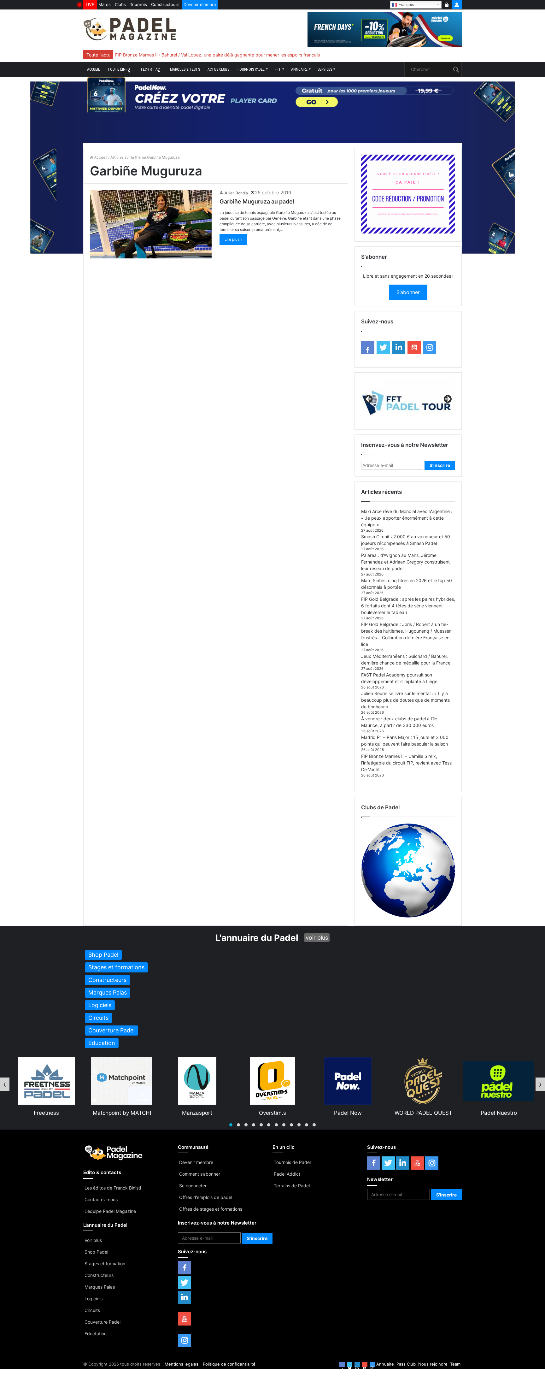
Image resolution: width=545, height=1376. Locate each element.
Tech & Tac (150, 69)
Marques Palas (100, 1287)
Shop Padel (96, 1252)
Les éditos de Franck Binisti (113, 1187)
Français (405, 4)
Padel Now (272, 1113)
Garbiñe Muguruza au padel (257, 201)
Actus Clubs (218, 69)
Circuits (92, 1310)
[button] (231, 1125)
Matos (104, 4)
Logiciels (94, 1298)
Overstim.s (197, 1113)
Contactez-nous (101, 1199)
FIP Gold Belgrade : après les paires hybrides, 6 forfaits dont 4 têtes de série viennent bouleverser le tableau (408, 605)
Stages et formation (105, 1263)
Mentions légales (181, 1364)
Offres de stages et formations (210, 1209)
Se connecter (193, 1185)
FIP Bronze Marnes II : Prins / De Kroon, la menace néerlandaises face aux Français (200, 54)
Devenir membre (200, 4)
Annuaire (299, 69)
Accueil (93, 69)
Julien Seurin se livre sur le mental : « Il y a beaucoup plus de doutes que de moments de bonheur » (405, 700)
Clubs (120, 4)
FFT (278, 69)
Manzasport (122, 1113)
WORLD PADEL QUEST (348, 1113)
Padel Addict (287, 1174)
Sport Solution (499, 1113)
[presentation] (4, 1084)
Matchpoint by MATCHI (46, 1113)
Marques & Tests (185, 69)
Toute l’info (119, 69)
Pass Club (406, 1364)
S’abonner (408, 292)
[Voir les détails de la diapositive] (408, 401)
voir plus (317, 937)
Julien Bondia (236, 193)
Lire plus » (233, 239)
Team (455, 1364)
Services (325, 69)
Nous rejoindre (433, 1364)
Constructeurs (165, 4)
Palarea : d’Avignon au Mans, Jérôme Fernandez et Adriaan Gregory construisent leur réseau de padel (405, 561)
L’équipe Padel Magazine (110, 1211)
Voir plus (93, 1240)
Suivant (447, 399)
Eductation (96, 1333)
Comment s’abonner (199, 1174)
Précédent (369, 399)
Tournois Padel (251, 69)
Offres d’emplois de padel (205, 1197)
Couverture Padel (102, 1322)
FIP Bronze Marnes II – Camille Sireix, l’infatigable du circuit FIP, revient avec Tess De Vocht (406, 762)
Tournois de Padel (292, 1162)
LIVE (90, 4)
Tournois (138, 4)
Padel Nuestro (423, 1113)
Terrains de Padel (292, 1185)
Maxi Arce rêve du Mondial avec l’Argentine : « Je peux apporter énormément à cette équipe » (406, 518)
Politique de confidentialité (229, 1364)
